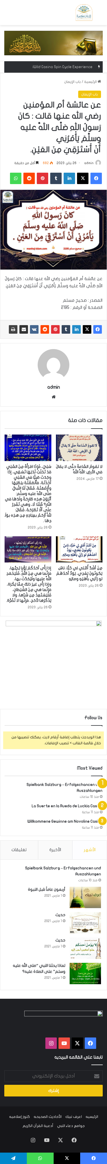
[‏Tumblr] (66, 329)
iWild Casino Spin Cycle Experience (62, 67)
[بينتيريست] (55, 329)
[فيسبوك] (97, 329)
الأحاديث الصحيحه (48, 1117)
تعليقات (19, 849)
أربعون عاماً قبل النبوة (46, 889)
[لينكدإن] (76, 329)
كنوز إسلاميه (19, 1117)
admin (89, 163)
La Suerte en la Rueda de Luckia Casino (67, 806)
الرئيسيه (92, 1117)
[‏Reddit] (45, 329)
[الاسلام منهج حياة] (84, 12)
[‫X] (87, 329)
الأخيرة (55, 849)
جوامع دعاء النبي (71, 1126)
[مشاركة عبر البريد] (23, 329)
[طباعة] (13, 329)
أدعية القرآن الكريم (38, 1126)
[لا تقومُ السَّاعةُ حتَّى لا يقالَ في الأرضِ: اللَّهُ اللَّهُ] (79, 448)
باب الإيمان (72, 82)
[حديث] (85, 922)
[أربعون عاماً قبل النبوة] (85, 897)
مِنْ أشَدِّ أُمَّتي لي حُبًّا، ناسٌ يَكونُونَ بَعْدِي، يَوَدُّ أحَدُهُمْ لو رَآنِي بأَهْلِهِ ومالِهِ (79, 573)
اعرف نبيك (73, 1117)
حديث (60, 915)
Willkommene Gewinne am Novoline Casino (64, 821)
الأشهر (90, 849)
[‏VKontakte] (34, 329)
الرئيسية (91, 82)
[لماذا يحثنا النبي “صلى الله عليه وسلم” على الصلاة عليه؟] (85, 973)
